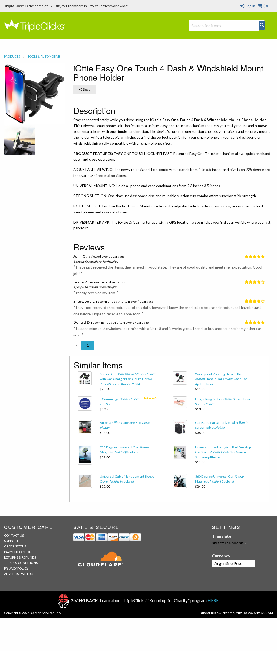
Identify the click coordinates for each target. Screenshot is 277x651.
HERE (213, 600)
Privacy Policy (16, 568)
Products (12, 56)
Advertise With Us (19, 574)
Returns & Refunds (20, 557)
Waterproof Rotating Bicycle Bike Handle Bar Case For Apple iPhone (221, 379)
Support (11, 541)
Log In (250, 6)
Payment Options (18, 552)
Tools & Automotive (44, 56)
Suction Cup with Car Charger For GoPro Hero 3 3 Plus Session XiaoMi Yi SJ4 (127, 379)
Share (86, 89)
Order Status (15, 546)
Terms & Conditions (21, 563)
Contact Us (14, 535)
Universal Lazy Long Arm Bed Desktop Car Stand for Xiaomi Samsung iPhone (223, 452)
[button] (76, 345)
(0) (265, 6)
